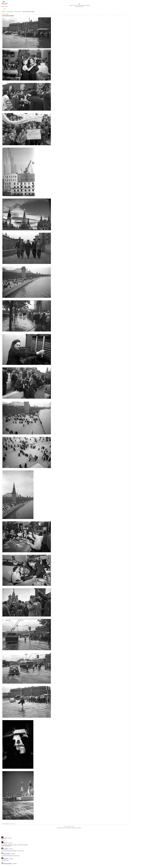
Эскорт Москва (72, 5)
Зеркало (4, 8)
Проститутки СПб (79, 6)
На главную (68, 827)
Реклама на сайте (4, 6)
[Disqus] (73, 850)
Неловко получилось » (77, 827)
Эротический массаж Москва (83, 5)
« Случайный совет (60, 827)
